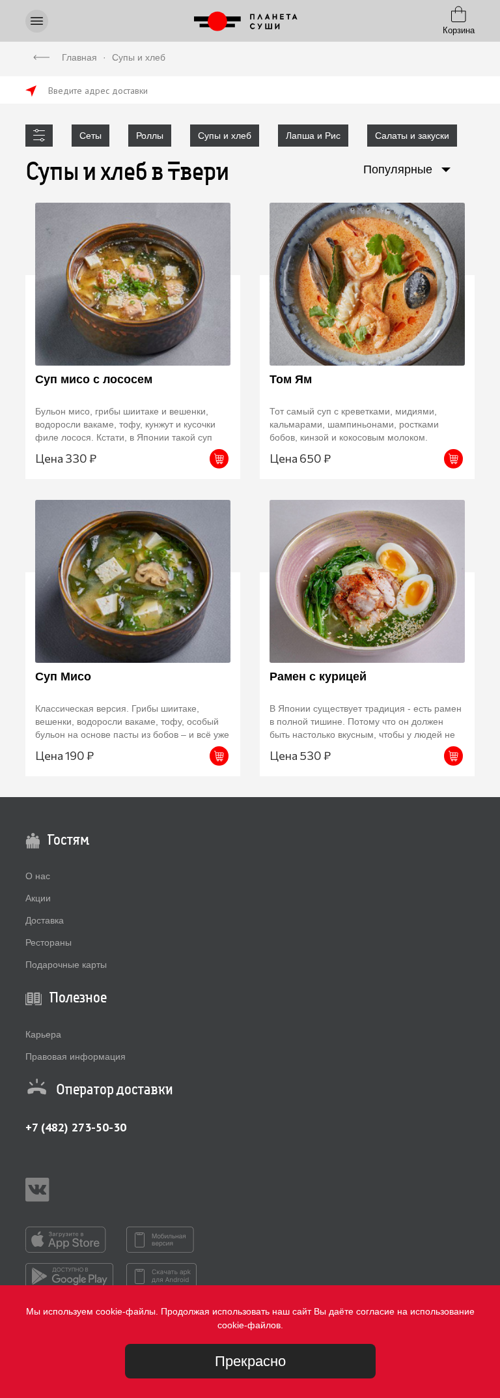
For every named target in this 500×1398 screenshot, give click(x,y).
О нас (37, 876)
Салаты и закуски (412, 135)
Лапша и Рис (313, 135)
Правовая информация (75, 1056)
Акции (38, 898)
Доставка (44, 920)
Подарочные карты (66, 964)
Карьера (43, 1034)
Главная (79, 57)
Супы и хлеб (224, 135)
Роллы (149, 135)
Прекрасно (250, 1361)
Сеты (90, 135)
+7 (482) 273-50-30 (75, 1127)
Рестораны (48, 942)
